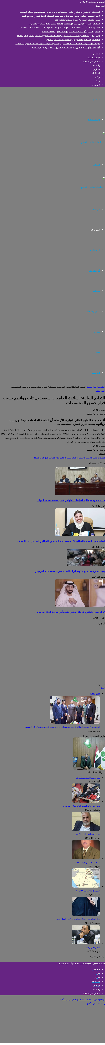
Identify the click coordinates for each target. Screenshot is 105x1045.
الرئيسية (96, 209)
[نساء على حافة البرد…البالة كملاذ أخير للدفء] (86, 802)
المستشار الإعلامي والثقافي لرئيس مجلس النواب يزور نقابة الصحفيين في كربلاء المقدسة (59, 12)
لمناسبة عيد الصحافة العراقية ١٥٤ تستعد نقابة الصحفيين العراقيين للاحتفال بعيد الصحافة (61, 541)
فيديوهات (96, 373)
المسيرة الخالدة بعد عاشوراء (88, 891)
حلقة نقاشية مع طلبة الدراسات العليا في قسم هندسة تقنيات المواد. (71, 500)
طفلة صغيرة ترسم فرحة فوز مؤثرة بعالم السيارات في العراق (73, 40)
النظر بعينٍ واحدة (93, 947)
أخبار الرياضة (94, 271)
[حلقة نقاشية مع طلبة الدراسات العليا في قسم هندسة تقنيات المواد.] (80, 495)
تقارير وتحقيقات (93, 311)
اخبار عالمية (95, 250)
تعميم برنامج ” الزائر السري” (88, 777)
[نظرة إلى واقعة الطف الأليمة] (86, 830)
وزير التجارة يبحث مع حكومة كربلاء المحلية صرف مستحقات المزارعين (70, 571)
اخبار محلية (95, 230)
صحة (98, 352)
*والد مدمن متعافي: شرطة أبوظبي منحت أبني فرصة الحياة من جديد (71, 612)
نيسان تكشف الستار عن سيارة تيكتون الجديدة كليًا (77, 20)
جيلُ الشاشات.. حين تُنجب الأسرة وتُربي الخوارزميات (78, 919)
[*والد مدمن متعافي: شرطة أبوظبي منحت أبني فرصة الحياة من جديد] (80, 606)
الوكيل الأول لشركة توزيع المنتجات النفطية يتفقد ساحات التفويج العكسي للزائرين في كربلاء (58, 36)
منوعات (96, 291)
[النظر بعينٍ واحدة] (86, 943)
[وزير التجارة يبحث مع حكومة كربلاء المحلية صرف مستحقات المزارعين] (86, 565)
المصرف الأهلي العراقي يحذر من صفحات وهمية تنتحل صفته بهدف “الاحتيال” (64, 24)
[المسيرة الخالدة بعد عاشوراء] (86, 887)
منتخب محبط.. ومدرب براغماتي (86, 862)
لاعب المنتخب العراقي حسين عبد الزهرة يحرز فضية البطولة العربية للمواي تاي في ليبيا (61, 16)
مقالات (97, 332)
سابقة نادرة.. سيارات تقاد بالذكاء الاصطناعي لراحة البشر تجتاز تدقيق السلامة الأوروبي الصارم (57, 44)
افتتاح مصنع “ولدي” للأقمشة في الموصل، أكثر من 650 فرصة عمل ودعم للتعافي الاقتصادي (59, 28)
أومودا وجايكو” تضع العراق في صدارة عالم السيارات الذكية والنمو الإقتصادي (65, 47)
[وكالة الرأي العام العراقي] (93, 142)
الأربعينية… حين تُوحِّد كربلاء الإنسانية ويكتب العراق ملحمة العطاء (71, 32)
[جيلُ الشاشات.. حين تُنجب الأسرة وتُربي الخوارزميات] (86, 915)
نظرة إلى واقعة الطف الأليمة (88, 834)
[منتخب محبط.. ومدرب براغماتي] (86, 859)
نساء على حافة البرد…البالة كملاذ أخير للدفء (81, 806)
